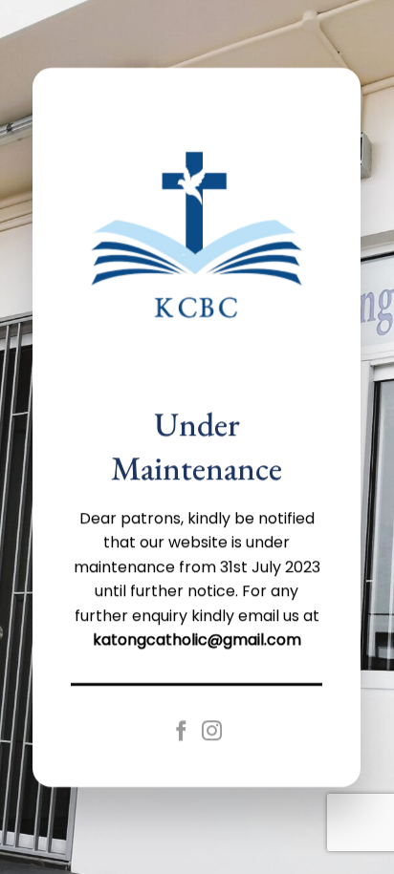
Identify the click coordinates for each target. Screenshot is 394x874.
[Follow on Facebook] (182, 732)
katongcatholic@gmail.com (197, 640)
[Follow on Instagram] (212, 732)
